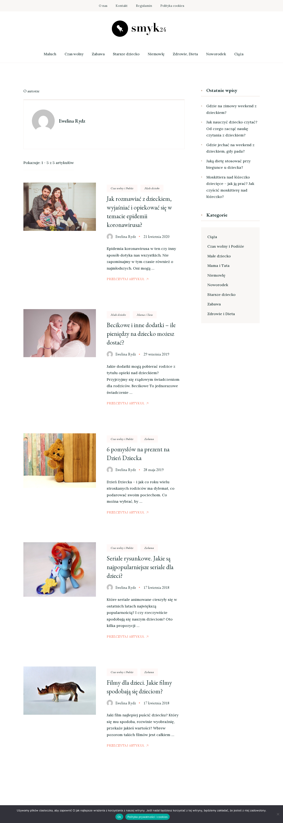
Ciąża (238, 54)
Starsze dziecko (126, 54)
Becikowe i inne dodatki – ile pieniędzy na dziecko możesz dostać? (141, 333)
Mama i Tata (145, 315)
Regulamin (144, 5)
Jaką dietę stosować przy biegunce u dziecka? (228, 164)
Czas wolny (74, 54)
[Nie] (278, 814)
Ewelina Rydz (125, 236)
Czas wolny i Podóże (122, 188)
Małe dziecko (151, 188)
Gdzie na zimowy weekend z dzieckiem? (231, 109)
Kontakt (122, 5)
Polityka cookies (172, 5)
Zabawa (98, 54)
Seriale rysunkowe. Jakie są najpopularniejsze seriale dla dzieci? (140, 567)
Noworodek (216, 54)
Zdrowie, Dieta (185, 54)
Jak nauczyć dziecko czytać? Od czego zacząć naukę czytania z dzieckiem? (231, 128)
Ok (119, 816)
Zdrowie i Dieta (221, 313)
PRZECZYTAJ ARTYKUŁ (125, 279)
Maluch (50, 54)
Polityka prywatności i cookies (147, 816)
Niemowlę (156, 54)
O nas (103, 5)
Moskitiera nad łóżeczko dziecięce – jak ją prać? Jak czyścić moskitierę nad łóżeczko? (230, 187)
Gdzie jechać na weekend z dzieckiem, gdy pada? (230, 148)
